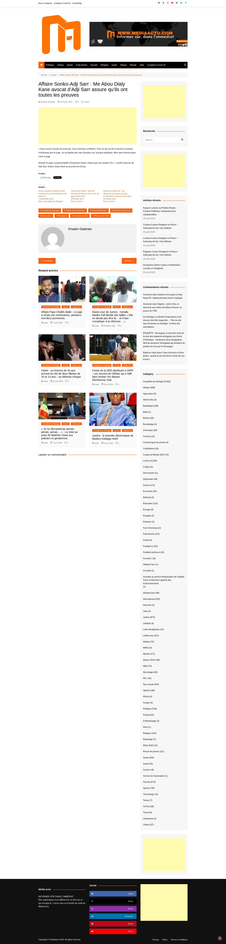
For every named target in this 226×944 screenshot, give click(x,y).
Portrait (146, 715)
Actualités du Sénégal (51, 307)
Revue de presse (151, 751)
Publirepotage (149, 721)
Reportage (148, 739)
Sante (114, 65)
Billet (145, 412)
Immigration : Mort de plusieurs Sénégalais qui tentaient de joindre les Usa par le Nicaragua (164, 343)
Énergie (146, 509)
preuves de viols (102, 216)
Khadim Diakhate (48, 102)
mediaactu (62, 216)
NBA (145, 666)
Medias (146, 642)
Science (147, 770)
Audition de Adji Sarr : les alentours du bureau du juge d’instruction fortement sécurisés (117, 193)
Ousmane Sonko (81, 216)
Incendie (147, 570)
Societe (93, 65)
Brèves (146, 418)
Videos (60, 65)
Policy (165, 940)
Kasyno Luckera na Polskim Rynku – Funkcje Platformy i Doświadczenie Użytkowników (160, 211)
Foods (146, 540)
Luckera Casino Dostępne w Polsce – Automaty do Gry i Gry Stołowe (160, 226)
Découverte (148, 473)
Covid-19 (147, 461)
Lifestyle (147, 623)
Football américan (151, 552)
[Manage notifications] (220, 938)
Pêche (146, 696)
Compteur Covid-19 (62, 3)
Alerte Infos (148, 400)
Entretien (147, 522)
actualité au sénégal (50, 210)
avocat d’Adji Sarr (99, 210)
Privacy (155, 940)
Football (147, 546)
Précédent (48, 261)
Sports (70, 65)
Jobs (142, 65)
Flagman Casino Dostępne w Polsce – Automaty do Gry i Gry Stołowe (161, 253)
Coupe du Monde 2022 (153, 455)
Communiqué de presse (154, 442)
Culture (146, 467)
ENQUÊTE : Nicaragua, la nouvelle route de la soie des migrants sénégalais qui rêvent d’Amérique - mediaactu (163, 336)
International (149, 599)
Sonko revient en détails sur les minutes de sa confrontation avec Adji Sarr (52, 193)
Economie (147, 491)
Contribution (148, 448)
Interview (147, 605)
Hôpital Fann (149, 564)
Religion (104, 65)
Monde (133, 65)
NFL (145, 678)
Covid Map (77, 3)
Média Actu (43, 906)
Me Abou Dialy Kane (122, 210)
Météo (146, 648)
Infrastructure (149, 593)
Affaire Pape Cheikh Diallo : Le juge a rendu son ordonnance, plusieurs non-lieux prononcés (61, 315)
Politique (50, 65)
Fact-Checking (150, 528)
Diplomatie (148, 479)
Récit (145, 727)
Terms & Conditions (179, 940)
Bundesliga (148, 424)
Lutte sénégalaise (151, 629)
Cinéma (146, 436)
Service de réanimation (154, 776)
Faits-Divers (81, 65)
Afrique (123, 65)
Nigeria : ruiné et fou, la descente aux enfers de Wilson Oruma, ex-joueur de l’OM (162, 307)
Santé (146, 764)
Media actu (46, 216)
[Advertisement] (87, 126)
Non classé (148, 684)
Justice (86, 102)
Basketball (148, 406)
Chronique (148, 430)
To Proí (146, 806)
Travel (146, 812)
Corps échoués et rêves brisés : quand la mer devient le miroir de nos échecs (164, 355)
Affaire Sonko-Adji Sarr (75, 210)
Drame (146, 485)
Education (147, 503)
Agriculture (148, 394)
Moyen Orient (149, 660)
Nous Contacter (45, 3)
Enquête (147, 516)
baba (46, 323)
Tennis (146, 800)
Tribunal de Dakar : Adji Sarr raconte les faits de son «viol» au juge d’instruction (85, 193)
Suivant (127, 261)
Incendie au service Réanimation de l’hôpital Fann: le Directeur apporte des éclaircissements (163, 580)
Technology (148, 794)
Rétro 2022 (148, 745)
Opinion (146, 690)
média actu (76, 307)
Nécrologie (148, 672)
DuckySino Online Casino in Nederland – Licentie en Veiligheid (162, 266)
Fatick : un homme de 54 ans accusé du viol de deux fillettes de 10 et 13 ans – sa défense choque (61, 373)
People (146, 703)
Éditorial (147, 497)
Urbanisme (148, 819)
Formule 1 (147, 558)
